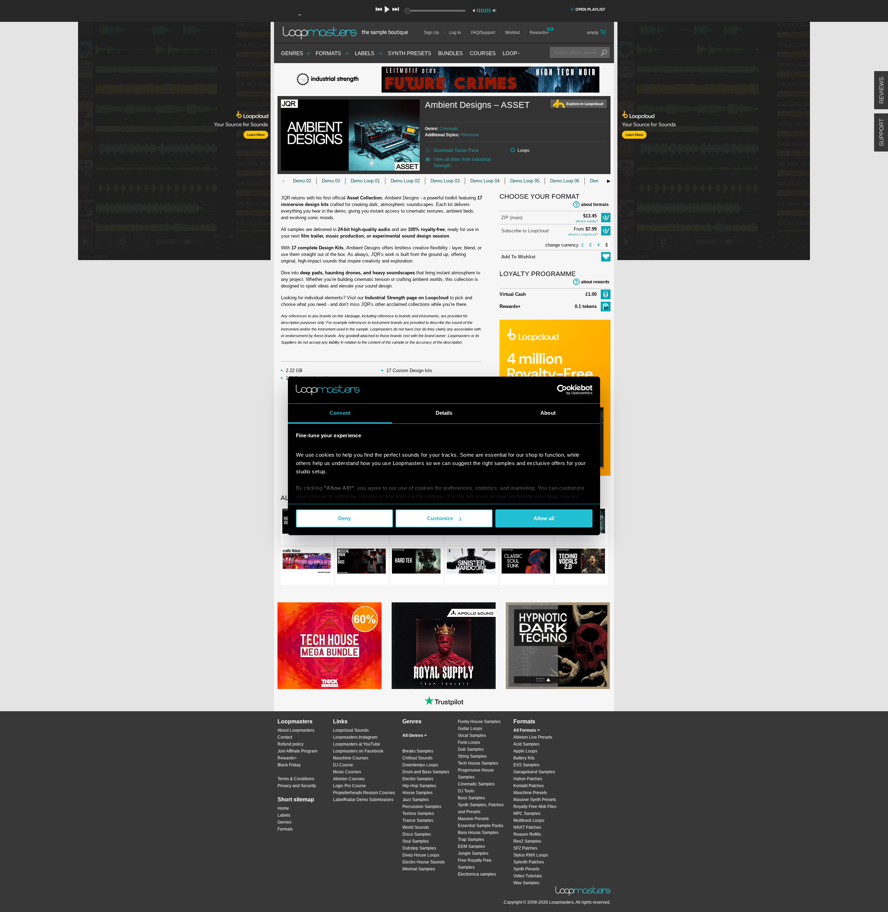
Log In (455, 33)
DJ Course (343, 765)
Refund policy (291, 744)
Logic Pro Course (349, 785)
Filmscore (470, 134)
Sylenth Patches (528, 862)
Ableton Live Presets (532, 737)
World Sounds (415, 827)
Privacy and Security (297, 785)
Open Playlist (590, 9)
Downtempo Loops (420, 765)
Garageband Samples (534, 771)
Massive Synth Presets (534, 799)
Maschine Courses (350, 758)
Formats (328, 53)
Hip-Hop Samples (419, 785)
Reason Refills (527, 834)
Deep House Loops (420, 855)
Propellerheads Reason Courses (364, 792)
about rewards (595, 281)
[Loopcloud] (135, 142)
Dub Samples (471, 749)
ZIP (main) (511, 217)
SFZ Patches (525, 848)
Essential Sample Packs (480, 825)
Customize (440, 518)
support (881, 132)
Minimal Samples (418, 869)
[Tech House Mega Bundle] (330, 645)
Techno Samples (418, 813)
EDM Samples (471, 846)
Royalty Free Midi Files (534, 806)
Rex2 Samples (527, 841)
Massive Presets (473, 818)
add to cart (605, 217)
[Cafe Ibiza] (306, 562)
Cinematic (449, 128)
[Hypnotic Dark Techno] (558, 645)
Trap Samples (471, 839)
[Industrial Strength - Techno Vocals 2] (580, 562)
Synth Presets (409, 53)
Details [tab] (444, 413)
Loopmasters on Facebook (358, 751)
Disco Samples (416, 834)
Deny (344, 518)
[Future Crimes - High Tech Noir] (490, 80)
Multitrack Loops (528, 820)
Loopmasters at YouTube (356, 744)
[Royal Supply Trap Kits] (444, 645)
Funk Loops (469, 742)
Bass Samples (471, 797)
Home (283, 808)
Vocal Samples (472, 735)
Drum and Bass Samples (425, 771)
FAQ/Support (483, 33)
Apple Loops (525, 751)
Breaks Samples (417, 751)
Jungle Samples (473, 853)
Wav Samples (526, 882)
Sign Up (431, 33)
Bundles (450, 53)
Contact (285, 737)
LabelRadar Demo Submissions (363, 799)
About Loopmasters (296, 730)
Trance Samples (417, 820)
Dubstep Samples (419, 848)
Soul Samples (415, 841)
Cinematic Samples (476, 784)
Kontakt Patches (528, 785)
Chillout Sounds (417, 758)
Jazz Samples (415, 799)
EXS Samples (526, 765)
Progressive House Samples (476, 774)
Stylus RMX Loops (530, 855)
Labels (364, 53)
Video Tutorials (527, 876)
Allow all (543, 518)
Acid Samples (526, 744)
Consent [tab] (340, 413)
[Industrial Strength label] (330, 80)
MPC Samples (526, 813)
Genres (292, 53)
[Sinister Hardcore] (471, 562)
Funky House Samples (479, 721)
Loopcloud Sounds (351, 730)
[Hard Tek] (416, 562)
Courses (483, 53)
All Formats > (526, 730)
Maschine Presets (530, 792)
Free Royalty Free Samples (475, 864)
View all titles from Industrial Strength (462, 162)
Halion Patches (527, 778)
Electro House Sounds (423, 862)
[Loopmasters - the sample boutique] (348, 32)
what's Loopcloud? (583, 234)
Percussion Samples (421, 806)
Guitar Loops (470, 728)
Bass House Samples (478, 832)
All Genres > (414, 735)
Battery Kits (524, 758)
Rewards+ (539, 33)
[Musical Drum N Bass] (361, 562)
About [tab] (548, 413)
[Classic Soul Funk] (526, 562)
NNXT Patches (527, 827)
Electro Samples (417, 778)
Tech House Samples (478, 763)
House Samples (417, 792)
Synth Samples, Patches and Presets (481, 808)
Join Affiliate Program (297, 751)
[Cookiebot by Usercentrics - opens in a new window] (562, 390)
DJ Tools (466, 791)
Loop (511, 53)
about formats (595, 204)
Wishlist (512, 33)
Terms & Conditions (296, 778)
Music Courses (347, 771)
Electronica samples (477, 874)
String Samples (472, 756)
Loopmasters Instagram (355, 737)
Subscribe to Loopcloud (524, 230)
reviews (881, 90)
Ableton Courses (349, 778)
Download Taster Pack (456, 150)
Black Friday (289, 765)
